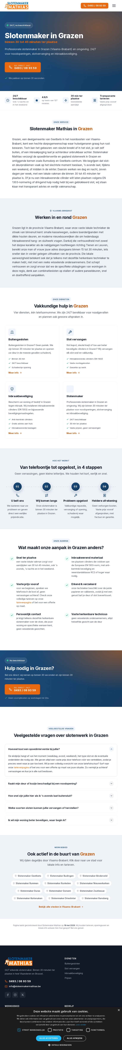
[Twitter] (23, 995)
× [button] (119, 1010)
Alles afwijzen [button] (74, 1038)
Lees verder (81, 1024)
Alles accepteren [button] (48, 1038)
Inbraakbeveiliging (74, 973)
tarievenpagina (23, 602)
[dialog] (61, 1028)
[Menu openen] (114, 5)
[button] (61, 1044)
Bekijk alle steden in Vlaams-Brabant (59, 906)
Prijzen (68, 978)
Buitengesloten (72, 963)
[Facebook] (8, 995)
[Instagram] (15, 995)
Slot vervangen (72, 968)
